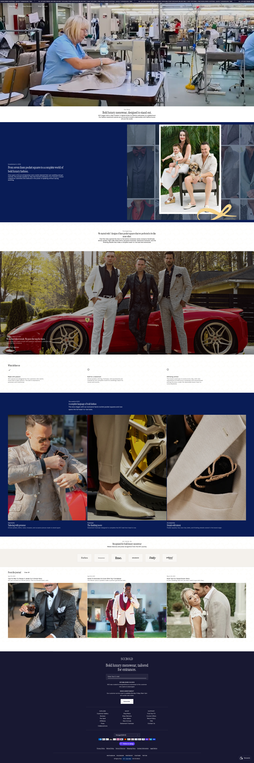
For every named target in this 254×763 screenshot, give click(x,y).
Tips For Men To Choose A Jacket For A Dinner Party (25, 578)
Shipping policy (131, 748)
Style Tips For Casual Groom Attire (178, 578)
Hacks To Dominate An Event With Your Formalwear (104, 578)
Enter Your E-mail (113, 676)
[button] (218, 6)
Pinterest (129, 755)
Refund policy (110, 748)
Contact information (143, 748)
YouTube (137, 755)
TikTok (144, 755)
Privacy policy (101, 748)
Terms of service (120, 748)
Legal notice (153, 748)
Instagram (111, 755)
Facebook (120, 755)
